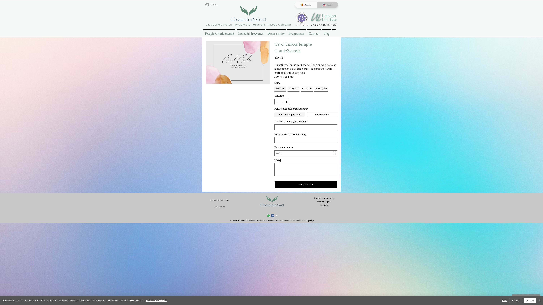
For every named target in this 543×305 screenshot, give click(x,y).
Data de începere (283, 147)
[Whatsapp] (268, 215)
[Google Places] (276, 215)
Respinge (516, 300)
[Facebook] (272, 215)
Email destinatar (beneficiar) (291, 121)
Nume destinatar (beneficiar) (290, 134)
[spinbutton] (282, 101)
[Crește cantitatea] (287, 101)
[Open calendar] (334, 153)
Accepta (530, 300)
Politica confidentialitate (156, 300)
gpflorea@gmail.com (220, 200)
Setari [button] (504, 300)
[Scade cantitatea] (277, 101)
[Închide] (539, 300)
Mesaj (277, 160)
